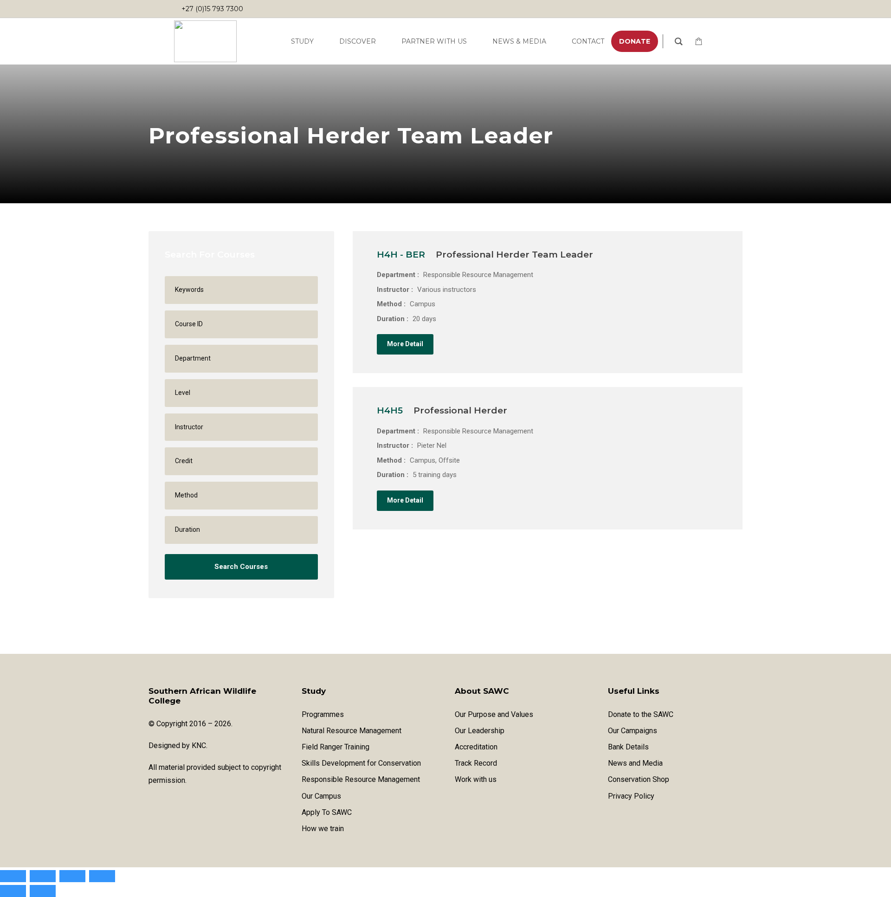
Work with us (476, 779)
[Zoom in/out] (13, 876)
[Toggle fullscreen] (43, 876)
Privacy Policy (631, 796)
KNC (199, 745)
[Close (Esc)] (102, 876)
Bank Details (628, 746)
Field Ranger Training (335, 746)
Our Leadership (479, 730)
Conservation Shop (638, 779)
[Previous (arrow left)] (13, 891)
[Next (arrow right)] (43, 891)
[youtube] (676, 9)
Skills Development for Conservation (361, 763)
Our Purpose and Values (494, 714)
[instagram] (713, 9)
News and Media (635, 763)
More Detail (405, 344)
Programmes (323, 714)
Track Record (476, 763)
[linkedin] (694, 9)
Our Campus (321, 796)
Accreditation (476, 746)
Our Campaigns (632, 730)
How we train (323, 828)
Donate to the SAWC (640, 714)
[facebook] (657, 9)
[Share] (72, 876)
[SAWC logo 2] (205, 41)
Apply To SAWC (327, 812)
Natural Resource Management (351, 730)
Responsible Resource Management (361, 779)
